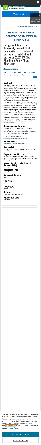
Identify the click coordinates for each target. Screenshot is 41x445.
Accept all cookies (20, 434)
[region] (20, 428)
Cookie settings (11, 426)
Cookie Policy (13, 428)
